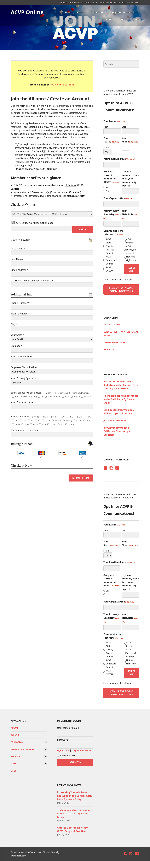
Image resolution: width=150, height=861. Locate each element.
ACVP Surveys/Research (131, 250)
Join (122, 19)
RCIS (26, 424)
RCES (35, 424)
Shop (137, 19)
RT (39, 420)
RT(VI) (79, 420)
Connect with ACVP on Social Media (120, 333)
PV (42, 396)
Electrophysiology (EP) (26, 396)
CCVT (17, 424)
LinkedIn (117, 470)
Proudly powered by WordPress (26, 852)
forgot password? (81, 750)
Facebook (105, 470)
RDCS (71, 424)
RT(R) (48, 420)
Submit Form (80, 478)
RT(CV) (58, 420)
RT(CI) (69, 420)
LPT (17, 420)
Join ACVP (108, 349)
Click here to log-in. (63, 84)
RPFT (55, 416)
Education (96, 12)
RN (32, 420)
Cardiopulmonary (80, 392)
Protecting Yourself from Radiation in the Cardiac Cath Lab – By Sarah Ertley (120, 385)
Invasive (49, 392)
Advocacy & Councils (124, 12)
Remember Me (67, 755)
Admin (77, 396)
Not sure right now (131, 258)
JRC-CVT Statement (114, 420)
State (106, 147)
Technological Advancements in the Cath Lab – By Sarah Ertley (120, 399)
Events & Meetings (114, 342)
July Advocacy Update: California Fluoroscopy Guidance (116, 431)
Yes (107, 187)
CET (25, 420)
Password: (62, 739)
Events (81, 12)
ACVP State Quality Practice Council (110, 246)
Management (54, 396)
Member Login (111, 324)
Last (124, 126)
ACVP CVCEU (109, 269)
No (107, 190)
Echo (67, 396)
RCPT (45, 416)
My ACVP (107, 19)
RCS (62, 424)
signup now (63, 750)
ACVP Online (27, 12)
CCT (44, 424)
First (105, 126)
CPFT (81, 416)
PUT (72, 416)
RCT (90, 416)
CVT (64, 416)
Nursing (87, 396)
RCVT (89, 420)
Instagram (111, 470)
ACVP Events (129, 241)
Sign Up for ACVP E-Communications (121, 289)
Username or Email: (68, 727)
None (36, 416)
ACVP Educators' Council (111, 260)
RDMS (53, 424)
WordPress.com (18, 855)
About (68, 12)
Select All (131, 269)
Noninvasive (62, 392)
